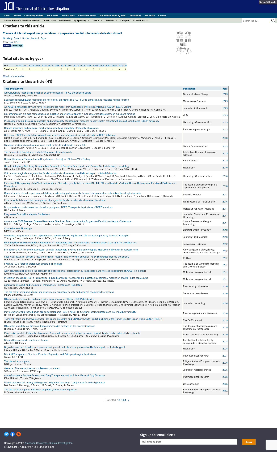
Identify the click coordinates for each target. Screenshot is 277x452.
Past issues (65, 20)
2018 (44, 65)
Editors (17, 15)
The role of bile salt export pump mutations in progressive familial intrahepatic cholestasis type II (62, 33)
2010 (89, 65)
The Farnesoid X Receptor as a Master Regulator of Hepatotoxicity (38, 152)
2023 (24, 65)
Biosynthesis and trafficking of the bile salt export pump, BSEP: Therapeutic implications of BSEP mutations (58, 207)
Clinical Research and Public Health (22, 20)
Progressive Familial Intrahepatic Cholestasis (27, 214)
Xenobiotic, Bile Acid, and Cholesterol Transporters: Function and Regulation (43, 284)
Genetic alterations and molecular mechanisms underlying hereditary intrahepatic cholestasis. (51, 127)
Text (11, 41)
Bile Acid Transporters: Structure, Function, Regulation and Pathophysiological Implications (50, 354)
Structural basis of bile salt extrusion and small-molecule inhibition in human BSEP (45, 144)
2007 (108, 65)
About (7, 15)
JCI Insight (270, 2)
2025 (18, 65)
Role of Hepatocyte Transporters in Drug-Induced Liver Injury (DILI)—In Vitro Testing (47, 159)
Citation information (14, 76)
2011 (82, 65)
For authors (52, 15)
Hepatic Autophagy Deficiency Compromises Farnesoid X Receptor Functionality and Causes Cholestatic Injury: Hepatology (66, 166)
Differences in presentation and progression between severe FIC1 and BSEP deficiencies (49, 299)
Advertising (135, 15)
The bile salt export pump (17, 361)
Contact (162, 15)
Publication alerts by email (113, 15)
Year (224, 88)
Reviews (110, 20)
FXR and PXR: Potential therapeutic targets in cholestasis (33, 263)
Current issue (49, 20)
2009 (95, 65)
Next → (125, 400)
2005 (121, 65)
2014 (63, 65)
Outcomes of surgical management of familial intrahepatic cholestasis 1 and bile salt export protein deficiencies (60, 173)
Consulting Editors (33, 15)
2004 (225, 390)
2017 (50, 65)
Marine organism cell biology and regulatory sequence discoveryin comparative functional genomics (54, 382)
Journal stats (68, 15)
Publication (189, 88)
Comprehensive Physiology (18, 228)
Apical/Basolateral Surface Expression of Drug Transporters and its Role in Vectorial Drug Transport (54, 375)
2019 (37, 65)
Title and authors (13, 88)
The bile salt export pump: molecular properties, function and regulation (40, 389)
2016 (56, 65)
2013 (69, 65)
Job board (150, 15)
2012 (76, 65)
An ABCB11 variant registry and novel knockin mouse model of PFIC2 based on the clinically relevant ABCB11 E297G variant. (67, 106)
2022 (31, 65)
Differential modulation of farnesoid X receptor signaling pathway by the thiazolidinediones (49, 325)
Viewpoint (125, 20)
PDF (17, 41)
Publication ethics (87, 15)
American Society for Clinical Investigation (49, 443)
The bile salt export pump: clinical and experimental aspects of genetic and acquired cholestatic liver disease (59, 291)
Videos (95, 20)
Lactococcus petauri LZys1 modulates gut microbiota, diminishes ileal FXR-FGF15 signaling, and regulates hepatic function (66, 99)
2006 (114, 65)
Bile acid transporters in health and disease (26, 340)
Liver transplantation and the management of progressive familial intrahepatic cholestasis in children (54, 200)
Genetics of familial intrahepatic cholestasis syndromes (32, 368)
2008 (101, 65)
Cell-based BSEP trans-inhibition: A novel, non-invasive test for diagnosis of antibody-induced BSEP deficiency (60, 135)
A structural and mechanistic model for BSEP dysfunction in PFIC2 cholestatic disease (47, 92)
